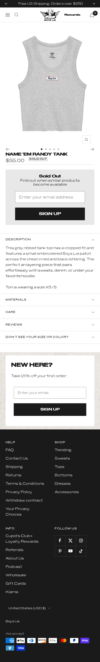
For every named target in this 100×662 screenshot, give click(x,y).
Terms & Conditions (25, 484)
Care (11, 312)
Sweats (62, 458)
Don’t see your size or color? (37, 337)
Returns (13, 475)
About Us (15, 558)
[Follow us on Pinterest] (60, 551)
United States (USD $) (27, 608)
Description (18, 239)
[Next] (92, 149)
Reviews (14, 324)
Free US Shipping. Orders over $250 (50, 3)
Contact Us (17, 458)
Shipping (14, 467)
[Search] (16, 15)
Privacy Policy (19, 492)
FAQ (10, 450)
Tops (59, 467)
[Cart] (92, 15)
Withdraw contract (24, 501)
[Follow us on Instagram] (81, 540)
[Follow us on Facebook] (60, 540)
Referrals (14, 550)
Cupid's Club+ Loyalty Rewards (22, 539)
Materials (16, 299)
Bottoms (64, 475)
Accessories (67, 492)
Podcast (14, 567)
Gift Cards (16, 584)
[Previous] (8, 149)
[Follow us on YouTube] (70, 551)
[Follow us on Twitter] (70, 540)
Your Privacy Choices (18, 512)
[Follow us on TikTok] (81, 551)
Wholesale (16, 575)
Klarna (12, 592)
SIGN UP (50, 214)
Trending (63, 450)
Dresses (63, 484)
